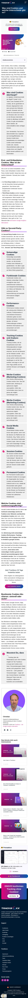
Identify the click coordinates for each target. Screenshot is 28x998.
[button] (24, 60)
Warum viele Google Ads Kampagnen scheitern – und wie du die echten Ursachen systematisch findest (14, 837)
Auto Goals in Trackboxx (9, 760)
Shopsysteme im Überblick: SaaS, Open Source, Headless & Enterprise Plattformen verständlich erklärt (13, 810)
